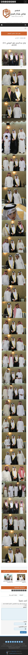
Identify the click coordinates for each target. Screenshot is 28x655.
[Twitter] (11, 2)
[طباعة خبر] (21, 67)
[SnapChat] (7, 2)
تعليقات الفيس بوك (13, 595)
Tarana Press (13, 651)
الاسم (25, 621)
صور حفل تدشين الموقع (14, 33)
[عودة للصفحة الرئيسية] (14, 13)
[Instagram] (9, 2)
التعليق (25, 607)
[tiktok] (4, 2)
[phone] (5, 2)
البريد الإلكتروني (22, 626)
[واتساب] (2, 2)
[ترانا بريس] (7, 653)
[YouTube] (15, 2)
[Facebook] (13, 2)
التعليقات (21, 595)
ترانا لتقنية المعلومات (13, 653)
